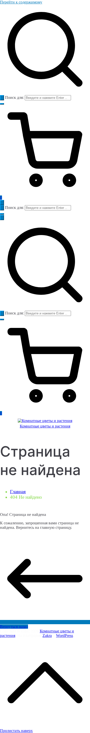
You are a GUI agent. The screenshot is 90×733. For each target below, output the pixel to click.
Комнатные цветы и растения (45, 426)
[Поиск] (2, 97)
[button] (2, 104)
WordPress (64, 635)
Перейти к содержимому (21, 2)
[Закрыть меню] (2, 217)
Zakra (47, 635)
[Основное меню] (2, 202)
